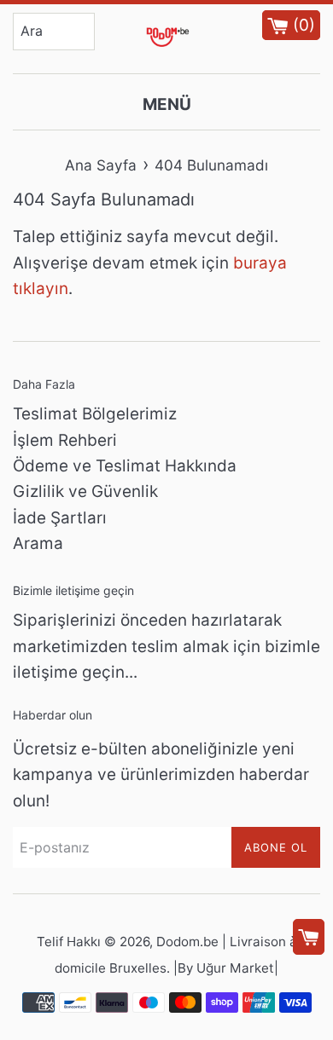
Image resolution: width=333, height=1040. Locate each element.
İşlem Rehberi (65, 440)
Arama (38, 543)
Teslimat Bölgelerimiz (95, 414)
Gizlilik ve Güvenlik (85, 491)
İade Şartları (60, 518)
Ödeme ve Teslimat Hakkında (125, 466)
